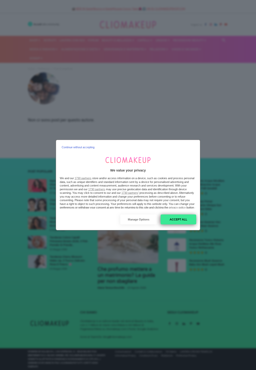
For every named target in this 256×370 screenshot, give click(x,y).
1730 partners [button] (83, 178)
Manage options (138, 219)
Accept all (178, 219)
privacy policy (177, 207)
